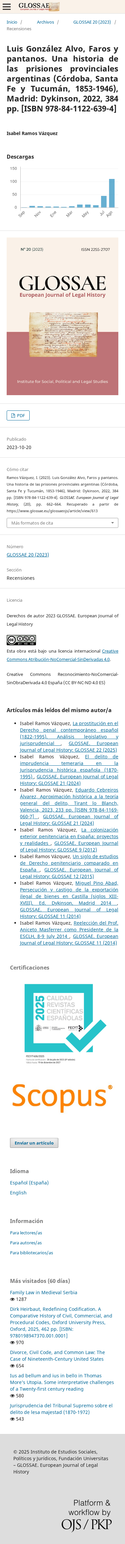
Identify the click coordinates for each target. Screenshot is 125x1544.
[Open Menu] (6, 6)
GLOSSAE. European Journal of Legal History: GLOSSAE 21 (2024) (69, 779)
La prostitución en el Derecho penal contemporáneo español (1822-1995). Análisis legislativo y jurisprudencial (69, 733)
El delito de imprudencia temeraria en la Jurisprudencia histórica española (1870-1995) (69, 766)
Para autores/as (26, 1243)
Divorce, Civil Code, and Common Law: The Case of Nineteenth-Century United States (57, 1355)
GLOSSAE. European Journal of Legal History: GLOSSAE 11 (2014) (69, 912)
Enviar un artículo (34, 1143)
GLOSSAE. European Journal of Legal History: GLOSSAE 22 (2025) (69, 746)
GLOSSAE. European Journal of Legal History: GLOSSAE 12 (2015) (69, 872)
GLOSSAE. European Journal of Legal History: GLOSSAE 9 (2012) (69, 846)
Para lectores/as (26, 1233)
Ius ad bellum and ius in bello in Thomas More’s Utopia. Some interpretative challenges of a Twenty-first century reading (62, 1382)
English (18, 1192)
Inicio (12, 22)
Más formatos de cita (32, 523)
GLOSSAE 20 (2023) (92, 22)
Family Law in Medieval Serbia (43, 1292)
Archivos (45, 22)
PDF (20, 415)
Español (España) (29, 1182)
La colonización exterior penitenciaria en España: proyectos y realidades (69, 836)
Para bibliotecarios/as (31, 1253)
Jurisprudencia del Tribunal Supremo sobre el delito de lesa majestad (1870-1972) (61, 1408)
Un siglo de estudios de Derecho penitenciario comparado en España (69, 863)
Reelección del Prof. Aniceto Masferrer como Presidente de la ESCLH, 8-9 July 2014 (69, 929)
